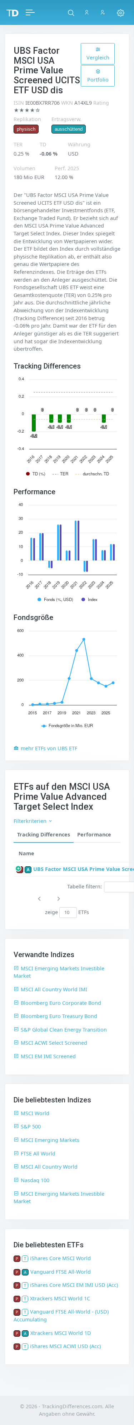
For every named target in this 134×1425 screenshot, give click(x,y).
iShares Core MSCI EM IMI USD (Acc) (74, 1285)
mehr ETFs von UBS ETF (49, 748)
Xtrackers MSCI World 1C (60, 1298)
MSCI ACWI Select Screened (54, 1042)
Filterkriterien (31, 821)
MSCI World (35, 1113)
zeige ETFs (67, 912)
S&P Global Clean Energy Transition (64, 1029)
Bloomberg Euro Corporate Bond (61, 1002)
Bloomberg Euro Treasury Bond (59, 1016)
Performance (94, 834)
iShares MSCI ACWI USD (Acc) (65, 1346)
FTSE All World (38, 1153)
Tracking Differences (43, 834)
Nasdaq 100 (35, 1180)
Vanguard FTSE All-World (60, 1271)
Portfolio (98, 79)
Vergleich (97, 57)
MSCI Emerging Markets (50, 1140)
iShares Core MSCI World (60, 1258)
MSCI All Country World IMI (54, 989)
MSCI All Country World (49, 1166)
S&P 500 (31, 1126)
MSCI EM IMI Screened (48, 1056)
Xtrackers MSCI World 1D (60, 1333)
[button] (71, 12)
